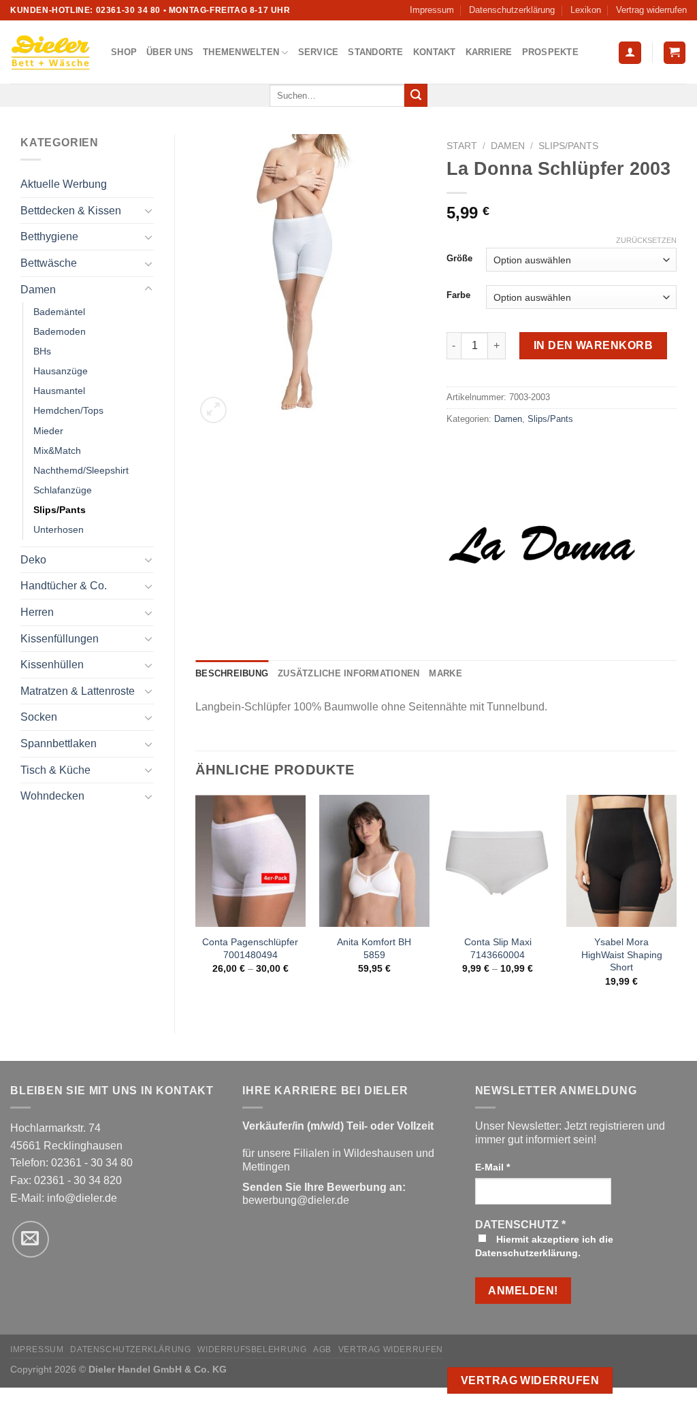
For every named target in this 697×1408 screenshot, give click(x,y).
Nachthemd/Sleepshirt (81, 470)
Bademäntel (59, 311)
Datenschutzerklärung (512, 10)
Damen (38, 289)
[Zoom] (213, 410)
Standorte (375, 52)
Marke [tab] (445, 673)
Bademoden (59, 331)
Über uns (169, 52)
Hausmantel (59, 390)
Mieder (48, 430)
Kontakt (434, 52)
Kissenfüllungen (59, 638)
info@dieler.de (82, 1198)
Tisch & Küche (55, 770)
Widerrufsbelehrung (251, 1349)
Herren (37, 612)
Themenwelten (241, 52)
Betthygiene (49, 236)
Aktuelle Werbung (63, 184)
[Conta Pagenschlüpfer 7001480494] (250, 861)
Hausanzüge (60, 370)
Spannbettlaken (58, 743)
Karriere (489, 52)
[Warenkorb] (675, 53)
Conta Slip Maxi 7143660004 (498, 948)
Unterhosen (58, 529)
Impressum (432, 10)
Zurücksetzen (646, 240)
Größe (459, 258)
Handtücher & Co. (63, 585)
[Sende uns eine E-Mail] (30, 1239)
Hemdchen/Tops (68, 410)
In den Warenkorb (593, 345)
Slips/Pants (59, 509)
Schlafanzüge (62, 490)
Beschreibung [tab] (231, 673)
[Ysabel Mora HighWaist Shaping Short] (621, 861)
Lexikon (585, 10)
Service (318, 52)
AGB (322, 1349)
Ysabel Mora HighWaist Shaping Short (621, 954)
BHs (42, 351)
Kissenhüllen (52, 664)
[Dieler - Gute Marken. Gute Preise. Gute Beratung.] (50, 52)
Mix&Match (57, 450)
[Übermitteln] (415, 95)
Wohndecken (52, 796)
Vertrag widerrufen (651, 10)
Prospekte (550, 52)
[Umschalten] (148, 210)
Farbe (458, 295)
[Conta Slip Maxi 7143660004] (497, 861)
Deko (33, 560)
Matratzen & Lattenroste (77, 691)
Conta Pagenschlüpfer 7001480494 (250, 948)
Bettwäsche (48, 263)
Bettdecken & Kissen (70, 210)
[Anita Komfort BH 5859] (374, 861)
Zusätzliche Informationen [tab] (348, 673)
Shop (124, 52)
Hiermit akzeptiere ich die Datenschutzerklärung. (544, 1246)
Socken (38, 717)
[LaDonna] (542, 544)
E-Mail (492, 1167)
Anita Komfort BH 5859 (374, 948)
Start (462, 146)
